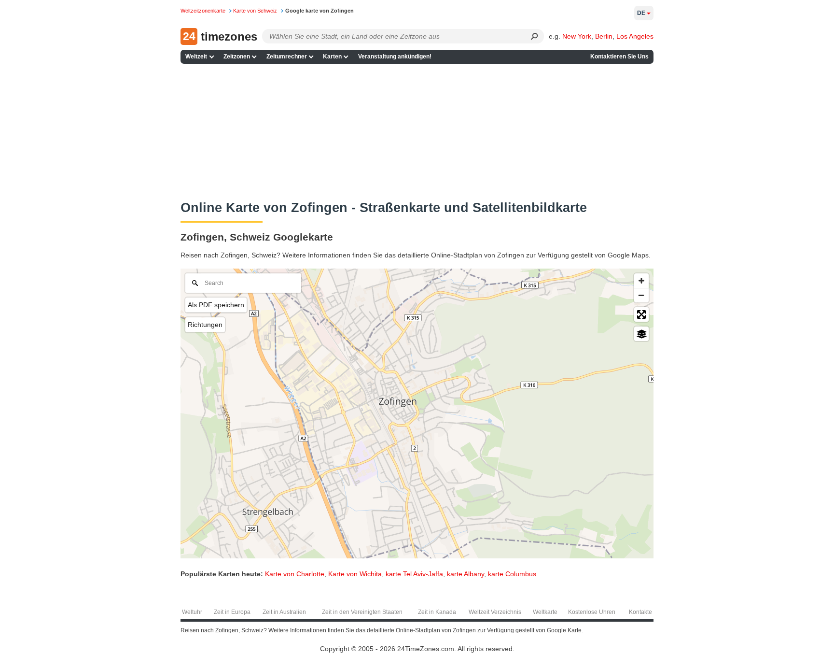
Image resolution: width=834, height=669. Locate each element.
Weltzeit (196, 56)
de (641, 13)
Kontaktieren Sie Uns (619, 56)
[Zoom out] (641, 295)
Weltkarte (545, 612)
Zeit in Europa (232, 612)
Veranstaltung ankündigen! (394, 56)
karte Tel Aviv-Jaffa (414, 574)
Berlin (603, 36)
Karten (332, 56)
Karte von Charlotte (294, 574)
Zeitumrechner (286, 56)
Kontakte (640, 612)
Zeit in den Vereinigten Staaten (362, 612)
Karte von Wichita (355, 574)
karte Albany (465, 574)
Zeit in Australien (284, 612)
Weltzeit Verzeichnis (495, 612)
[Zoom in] (641, 280)
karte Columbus (512, 574)
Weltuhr (192, 612)
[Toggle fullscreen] (641, 314)
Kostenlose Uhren (591, 612)
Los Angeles (634, 36)
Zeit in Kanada (437, 612)
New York (576, 36)
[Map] (417, 413)
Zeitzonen (236, 56)
